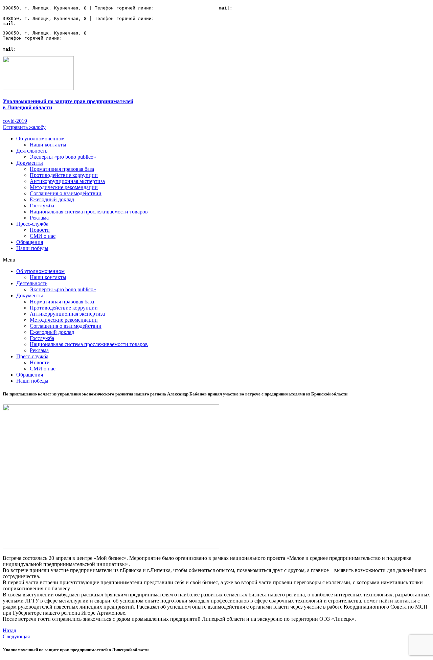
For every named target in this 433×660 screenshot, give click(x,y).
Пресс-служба (32, 224)
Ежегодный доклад (52, 199)
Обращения (29, 242)
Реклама (39, 218)
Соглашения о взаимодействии (65, 193)
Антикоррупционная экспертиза (67, 181)
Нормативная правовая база (62, 169)
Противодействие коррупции (64, 175)
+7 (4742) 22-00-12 (181, 7)
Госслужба (42, 205)
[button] (15, 121)
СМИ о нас (42, 236)
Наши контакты (48, 144)
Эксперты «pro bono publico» (63, 157)
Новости (40, 230)
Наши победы (32, 248)
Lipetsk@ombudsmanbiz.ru (263, 7)
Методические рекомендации (64, 187)
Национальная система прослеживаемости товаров (89, 211)
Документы (29, 163)
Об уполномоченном (40, 138)
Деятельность (31, 151)
